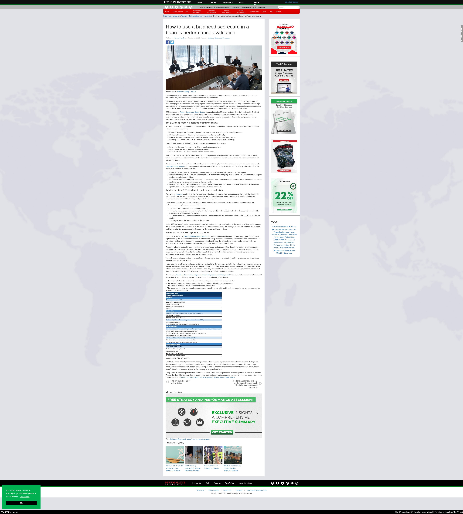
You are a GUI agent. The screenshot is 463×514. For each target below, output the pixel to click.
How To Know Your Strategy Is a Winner (211, 467)
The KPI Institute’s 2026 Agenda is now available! (400, 512)
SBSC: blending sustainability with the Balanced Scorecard (192, 468)
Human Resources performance (283, 233)
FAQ (207, 483)
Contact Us (196, 483)
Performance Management (284, 250)
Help (241, 2)
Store (213, 2)
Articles (211, 38)
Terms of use (200, 490)
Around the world (254, 11)
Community (228, 2)
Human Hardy (179, 38)
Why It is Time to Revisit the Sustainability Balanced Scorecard (232, 468)
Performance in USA (289, 229)
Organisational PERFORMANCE (197, 11)
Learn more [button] (24, 497)
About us (217, 483)
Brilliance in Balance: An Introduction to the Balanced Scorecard (174, 468)
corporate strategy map (175, 166)
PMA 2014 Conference (284, 253)
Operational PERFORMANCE (211, 11)
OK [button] (21, 503)
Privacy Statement (214, 490)
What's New (229, 483)
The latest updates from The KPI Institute (436, 512)
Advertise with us (245, 483)
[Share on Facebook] (168, 42)
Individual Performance (280, 226)
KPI (187, 11)
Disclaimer (239, 490)
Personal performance (281, 232)
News (199, 2)
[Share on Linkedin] (177, 42)
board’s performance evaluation (199, 439)
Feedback (278, 11)
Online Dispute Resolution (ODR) (256, 490)
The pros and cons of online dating (180, 382)
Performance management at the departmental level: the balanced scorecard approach (245, 384)
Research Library (248, 7)
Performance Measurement (284, 238)
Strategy (167, 11)
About (271, 11)
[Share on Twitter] (172, 42)
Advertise (235, 7)
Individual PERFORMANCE (226, 11)
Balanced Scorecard (178, 11)
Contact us (255, 4)
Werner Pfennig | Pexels (186, 92)
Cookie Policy (227, 490)
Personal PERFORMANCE (241, 11)
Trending (264, 11)
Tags (274, 222)
